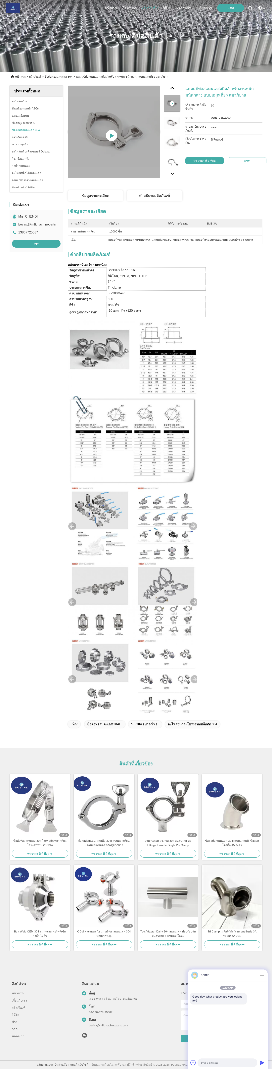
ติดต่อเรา (205, 8)
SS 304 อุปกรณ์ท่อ (144, 724)
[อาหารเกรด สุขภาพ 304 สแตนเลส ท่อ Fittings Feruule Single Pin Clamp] (168, 806)
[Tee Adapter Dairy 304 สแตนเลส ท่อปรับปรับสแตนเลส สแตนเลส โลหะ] (168, 897)
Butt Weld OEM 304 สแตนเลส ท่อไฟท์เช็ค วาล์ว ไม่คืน (40, 933)
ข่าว (15, 1022)
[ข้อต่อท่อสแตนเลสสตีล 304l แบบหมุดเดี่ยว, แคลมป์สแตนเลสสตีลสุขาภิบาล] (104, 806)
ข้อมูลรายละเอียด (95, 196)
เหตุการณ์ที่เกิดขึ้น (185, 8)
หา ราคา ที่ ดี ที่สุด (205, 160)
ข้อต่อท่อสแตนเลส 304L (104, 724)
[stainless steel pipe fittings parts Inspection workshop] (114, 131)
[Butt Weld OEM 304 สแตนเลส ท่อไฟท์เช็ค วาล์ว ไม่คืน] (40, 897)
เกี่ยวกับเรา (129, 8)
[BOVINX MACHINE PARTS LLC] (13, 8)
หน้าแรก (111, 8)
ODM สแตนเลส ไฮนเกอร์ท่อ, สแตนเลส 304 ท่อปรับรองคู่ (104, 933)
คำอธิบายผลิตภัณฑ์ (154, 196)
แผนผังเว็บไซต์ (79, 1064)
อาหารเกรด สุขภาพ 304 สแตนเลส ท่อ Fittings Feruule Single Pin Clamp (168, 843)
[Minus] (262, 975)
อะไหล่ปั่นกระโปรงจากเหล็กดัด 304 (192, 724)
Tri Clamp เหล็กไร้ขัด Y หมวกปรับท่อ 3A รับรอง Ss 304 (232, 933)
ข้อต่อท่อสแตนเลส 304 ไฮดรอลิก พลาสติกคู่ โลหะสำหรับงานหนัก (40, 843)
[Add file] (193, 1062)
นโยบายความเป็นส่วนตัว (52, 1064)
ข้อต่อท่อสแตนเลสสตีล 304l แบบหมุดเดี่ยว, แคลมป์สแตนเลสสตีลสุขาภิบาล (104, 843)
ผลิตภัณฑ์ (148, 8)
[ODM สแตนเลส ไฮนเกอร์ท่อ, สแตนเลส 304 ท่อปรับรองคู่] (104, 897)
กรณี (15, 1029)
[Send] (262, 1062)
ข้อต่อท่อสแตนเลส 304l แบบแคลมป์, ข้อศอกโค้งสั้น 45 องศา (232, 843)
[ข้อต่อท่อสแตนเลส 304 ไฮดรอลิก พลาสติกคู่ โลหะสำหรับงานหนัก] (40, 806)
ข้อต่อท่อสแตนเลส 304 (58, 76)
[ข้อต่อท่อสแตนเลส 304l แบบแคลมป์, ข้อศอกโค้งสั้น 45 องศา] (232, 806)
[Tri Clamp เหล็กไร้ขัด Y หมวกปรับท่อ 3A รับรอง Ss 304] (232, 897)
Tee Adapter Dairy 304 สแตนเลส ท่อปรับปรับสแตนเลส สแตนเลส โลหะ (168, 933)
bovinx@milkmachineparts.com (40, 224)
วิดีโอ (167, 8)
